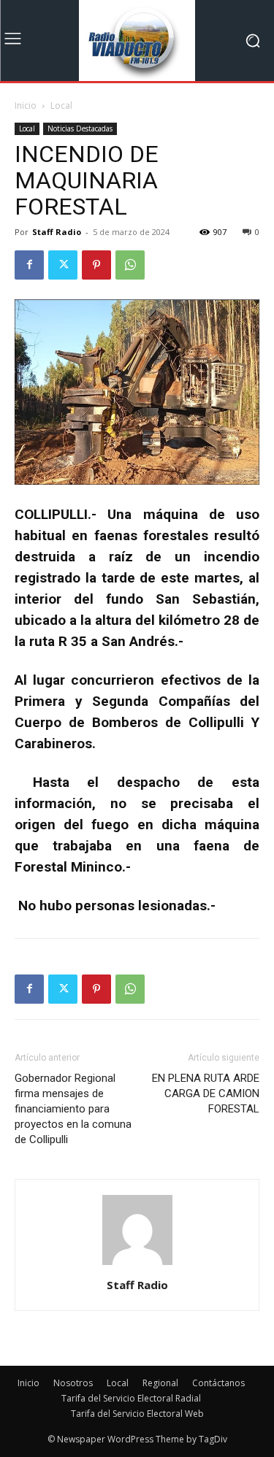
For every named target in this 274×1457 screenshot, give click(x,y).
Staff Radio (56, 231)
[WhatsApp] (130, 265)
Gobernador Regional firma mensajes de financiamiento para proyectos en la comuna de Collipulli (73, 1109)
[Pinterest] (96, 265)
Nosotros (73, 1383)
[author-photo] (137, 1264)
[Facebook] (29, 265)
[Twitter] (62, 265)
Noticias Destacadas (80, 128)
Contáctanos (218, 1383)
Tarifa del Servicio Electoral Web (137, 1413)
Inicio (26, 105)
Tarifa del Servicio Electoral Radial (131, 1398)
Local (61, 105)
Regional (160, 1383)
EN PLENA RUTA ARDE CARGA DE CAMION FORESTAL (205, 1093)
